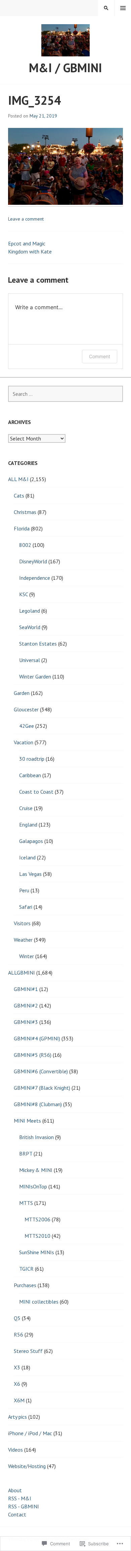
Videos (15, 1449)
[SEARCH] (106, 8)
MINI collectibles (38, 1301)
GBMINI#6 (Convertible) (41, 1071)
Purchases (25, 1285)
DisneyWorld (33, 561)
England (28, 824)
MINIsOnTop (33, 1186)
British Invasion (36, 1137)
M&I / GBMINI (65, 68)
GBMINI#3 (26, 1022)
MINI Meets (27, 1120)
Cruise (26, 808)
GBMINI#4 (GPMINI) (37, 1038)
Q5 (17, 1318)
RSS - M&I (19, 1498)
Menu (123, 8)
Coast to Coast (36, 791)
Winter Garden (35, 676)
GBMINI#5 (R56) (32, 1054)
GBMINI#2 (26, 1005)
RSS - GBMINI (23, 1506)
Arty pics (17, 1416)
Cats (19, 495)
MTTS (26, 1203)
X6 (17, 1383)
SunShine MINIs (36, 1252)
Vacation (23, 742)
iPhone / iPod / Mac (30, 1433)
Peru (24, 890)
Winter (26, 956)
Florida (22, 528)
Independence (34, 577)
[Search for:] (65, 393)
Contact (17, 1514)
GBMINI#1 (26, 989)
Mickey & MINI (35, 1170)
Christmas (25, 512)
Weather (23, 939)
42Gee (26, 725)
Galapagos (31, 841)
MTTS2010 (37, 1235)
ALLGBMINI (21, 972)
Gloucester (26, 709)
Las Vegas (30, 874)
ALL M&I (18, 479)
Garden (22, 693)
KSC (23, 594)
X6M (19, 1400)
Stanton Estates (38, 643)
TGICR (26, 1268)
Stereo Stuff (28, 1351)
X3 (17, 1367)
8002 (25, 545)
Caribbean (30, 775)
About (15, 1490)
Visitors (22, 923)
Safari (25, 906)
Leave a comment (26, 219)
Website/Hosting (27, 1466)
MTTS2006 (37, 1219)
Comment (99, 356)
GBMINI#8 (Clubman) (38, 1104)
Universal (29, 660)
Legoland (29, 610)
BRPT (25, 1153)
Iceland (27, 857)
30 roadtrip (31, 758)
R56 (18, 1334)
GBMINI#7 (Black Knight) (42, 1087)
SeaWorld (29, 627)
